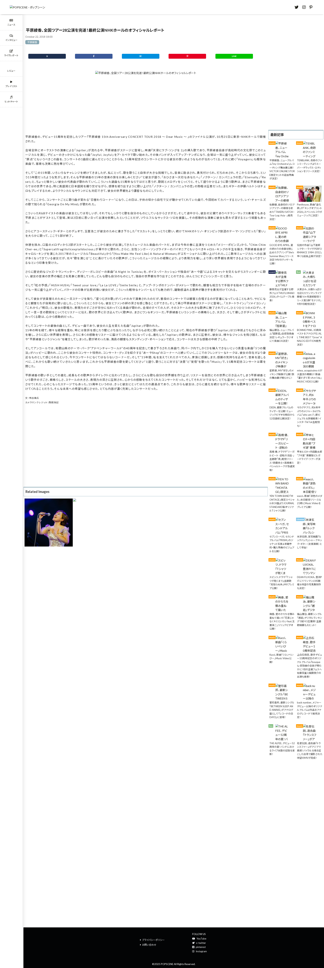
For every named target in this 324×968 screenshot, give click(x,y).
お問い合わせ (149, 944)
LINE (234, 56)
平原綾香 (32, 42)
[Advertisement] (145, 106)
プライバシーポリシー (153, 939)
